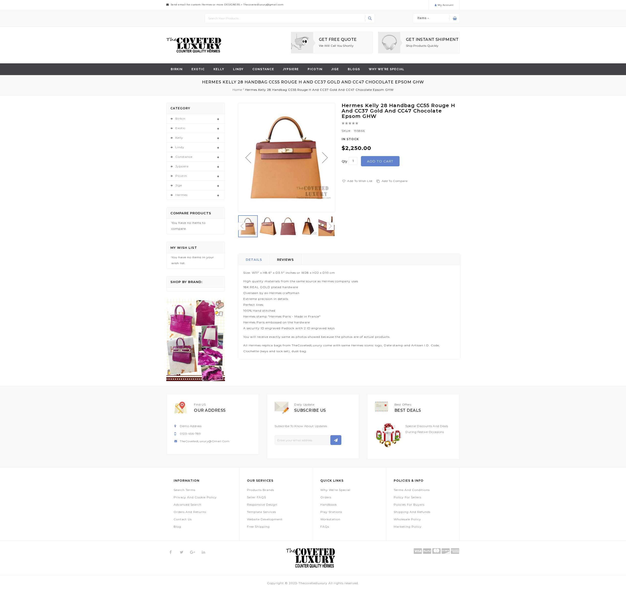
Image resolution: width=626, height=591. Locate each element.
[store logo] (193, 45)
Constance (263, 69)
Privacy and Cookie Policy (195, 497)
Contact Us (183, 519)
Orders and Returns (190, 512)
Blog (177, 526)
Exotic (198, 69)
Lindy (238, 69)
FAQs (324, 526)
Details (254, 259)
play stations (331, 512)
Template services (261, 512)
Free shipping (258, 526)
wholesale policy (407, 519)
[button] (248, 157)
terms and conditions (412, 490)
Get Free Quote (338, 39)
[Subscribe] (335, 440)
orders (325, 497)
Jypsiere (291, 69)
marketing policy (408, 526)
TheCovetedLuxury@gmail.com (204, 441)
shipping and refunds (412, 512)
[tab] (254, 259)
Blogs (354, 69)
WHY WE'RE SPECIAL (386, 69)
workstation (330, 519)
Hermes (181, 195)
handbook (328, 504)
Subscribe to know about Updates (301, 426)
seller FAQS (256, 497)
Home (237, 89)
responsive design (262, 504)
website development (265, 519)
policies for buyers (409, 504)
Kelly (218, 69)
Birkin (177, 69)
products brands (260, 490)
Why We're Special (335, 490)
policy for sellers (407, 497)
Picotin (315, 69)
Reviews (285, 259)
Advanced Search (187, 504)
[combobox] (290, 18)
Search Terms (184, 490)
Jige (335, 69)
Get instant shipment (432, 39)
